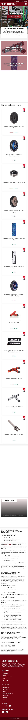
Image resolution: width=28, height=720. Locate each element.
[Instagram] (6, 706)
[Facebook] (3, 706)
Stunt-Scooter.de (7, 544)
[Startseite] (9, 4)
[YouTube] (10, 706)
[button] (25, 4)
